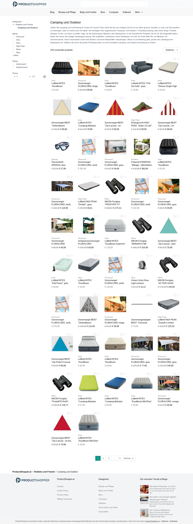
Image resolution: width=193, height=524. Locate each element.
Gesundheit (103, 512)
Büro (101, 495)
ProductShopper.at (21, 472)
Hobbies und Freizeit (44, 472)
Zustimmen (174, 521)
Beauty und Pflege (106, 486)
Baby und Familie (106, 490)
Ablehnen (164, 521)
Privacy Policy (63, 495)
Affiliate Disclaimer (64, 499)
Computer (103, 499)
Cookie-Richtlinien (152, 521)
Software (102, 503)
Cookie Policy (62, 490)
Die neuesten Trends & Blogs (153, 479)
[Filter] (44, 76)
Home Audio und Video (108, 507)
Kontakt (60, 486)
